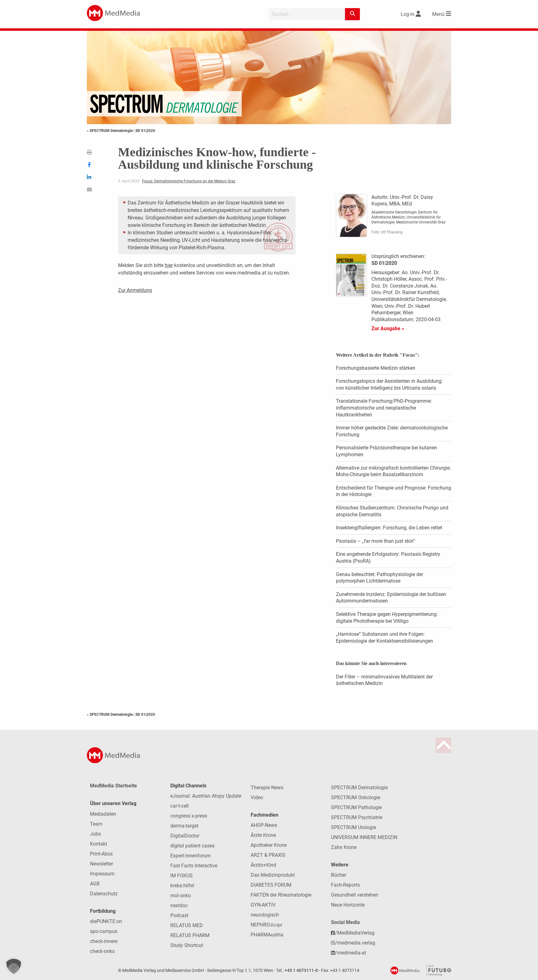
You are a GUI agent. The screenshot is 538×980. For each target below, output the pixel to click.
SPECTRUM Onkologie (355, 797)
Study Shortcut (186, 945)
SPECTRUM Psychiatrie (356, 817)
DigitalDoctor (184, 836)
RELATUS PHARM (190, 935)
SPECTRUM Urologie (353, 827)
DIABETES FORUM (271, 885)
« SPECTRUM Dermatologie (110, 131)
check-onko (102, 951)
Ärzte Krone (263, 835)
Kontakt (98, 844)
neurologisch (265, 915)
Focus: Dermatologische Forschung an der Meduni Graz (188, 181)
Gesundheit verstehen (354, 895)
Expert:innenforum (190, 856)
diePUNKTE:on (106, 921)
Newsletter (101, 864)
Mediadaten (103, 814)
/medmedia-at (350, 953)
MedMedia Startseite (113, 786)
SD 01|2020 (145, 131)
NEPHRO (266, 925)
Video (257, 797)
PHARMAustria (267, 935)
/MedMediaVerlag (355, 933)
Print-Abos (101, 854)
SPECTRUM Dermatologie (359, 787)
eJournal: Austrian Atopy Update (205, 796)
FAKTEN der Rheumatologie (281, 895)
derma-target (184, 826)
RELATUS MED (186, 925)
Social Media (345, 922)
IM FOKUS (181, 876)
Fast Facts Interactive (193, 866)
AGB (95, 884)
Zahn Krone (343, 847)
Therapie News (267, 787)
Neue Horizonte (348, 905)
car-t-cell (179, 806)
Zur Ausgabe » (387, 328)
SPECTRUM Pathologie (356, 807)
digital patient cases (192, 846)
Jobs (95, 834)
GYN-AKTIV (263, 905)
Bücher (338, 875)
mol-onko (180, 895)
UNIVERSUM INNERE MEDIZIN (364, 837)
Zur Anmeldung (135, 290)
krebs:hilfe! (182, 886)
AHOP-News (264, 825)
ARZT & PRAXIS (268, 855)
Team (96, 824)
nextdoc (179, 905)
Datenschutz (104, 894)
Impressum (102, 874)
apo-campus (103, 931)
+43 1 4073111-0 (301, 970)
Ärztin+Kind (263, 865)
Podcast (179, 915)
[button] (13, 966)
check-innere (103, 941)
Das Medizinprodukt (273, 875)
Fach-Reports (345, 885)
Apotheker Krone (269, 845)
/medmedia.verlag (355, 943)
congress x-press (188, 816)
